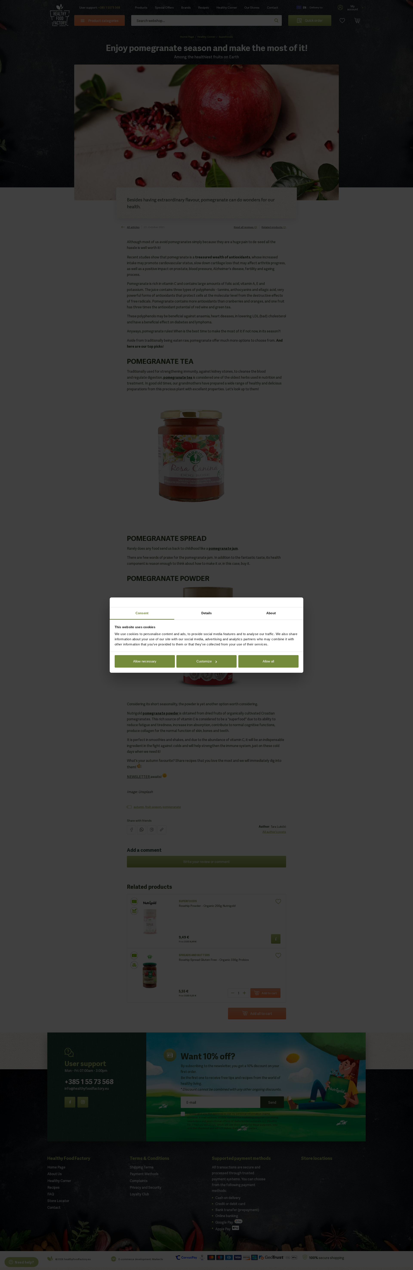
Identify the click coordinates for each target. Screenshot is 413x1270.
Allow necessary (144, 661)
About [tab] (271, 613)
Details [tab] (206, 613)
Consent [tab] (142, 613)
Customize (204, 661)
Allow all (268, 661)
